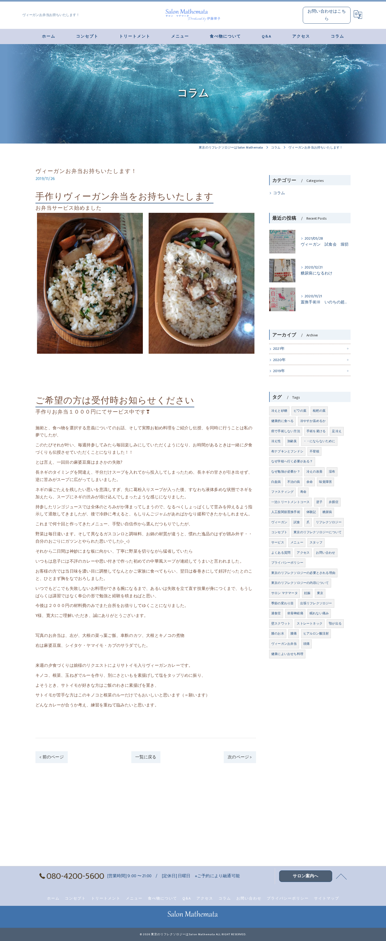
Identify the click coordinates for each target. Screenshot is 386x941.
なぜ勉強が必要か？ (285, 471)
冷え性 (276, 441)
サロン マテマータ (284, 593)
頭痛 (306, 643)
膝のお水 (277, 633)
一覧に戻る (146, 757)
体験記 (311, 512)
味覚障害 (325, 481)
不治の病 (293, 481)
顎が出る (335, 623)
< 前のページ (51, 757)
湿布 (332, 471)
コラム (279, 193)
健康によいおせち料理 (287, 654)
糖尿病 (327, 512)
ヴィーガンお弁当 (284, 643)
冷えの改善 (314, 471)
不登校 (314, 451)
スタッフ (316, 542)
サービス (277, 542)
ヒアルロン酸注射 (316, 633)
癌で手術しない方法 (285, 431)
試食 (297, 522)
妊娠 (307, 593)
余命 (309, 481)
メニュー (296, 542)
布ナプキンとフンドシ (287, 451)
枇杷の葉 (319, 410)
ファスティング (282, 491)
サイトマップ (326, 898)
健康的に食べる (282, 421)
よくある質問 (280, 552)
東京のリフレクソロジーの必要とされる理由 (303, 572)
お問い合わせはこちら (326, 15)
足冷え (337, 431)
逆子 (319, 502)
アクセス (303, 552)
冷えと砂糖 (279, 410)
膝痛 (293, 633)
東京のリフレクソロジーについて (318, 532)
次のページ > (240, 757)
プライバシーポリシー (287, 562)
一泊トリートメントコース (290, 502)
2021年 (279, 349)
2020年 (279, 360)
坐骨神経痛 (295, 613)
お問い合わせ (325, 552)
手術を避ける (316, 431)
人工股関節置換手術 (285, 512)
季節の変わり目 (282, 603)
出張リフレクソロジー (316, 603)
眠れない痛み (319, 613)
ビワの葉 (300, 410)
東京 (320, 593)
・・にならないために (319, 441)
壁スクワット (280, 623)
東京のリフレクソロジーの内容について (300, 582)
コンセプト (279, 532)
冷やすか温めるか (313, 421)
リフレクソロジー (329, 522)
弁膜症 (333, 502)
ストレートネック (309, 623)
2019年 (279, 371)
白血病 (276, 481)
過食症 (276, 613)
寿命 (303, 491)
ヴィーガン (279, 522)
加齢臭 (292, 441)
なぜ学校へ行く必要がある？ (292, 461)
